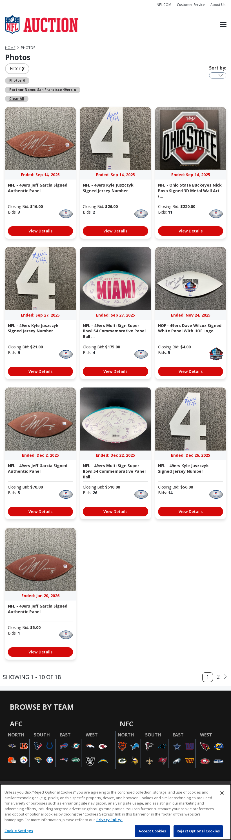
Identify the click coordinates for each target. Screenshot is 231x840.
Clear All (16, 98)
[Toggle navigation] (223, 24)
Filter (16, 68)
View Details (40, 231)
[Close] (222, 793)
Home (10, 47)
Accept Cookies (152, 831)
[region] (115, 812)
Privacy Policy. (109, 819)
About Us (217, 4)
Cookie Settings (19, 830)
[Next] (225, 677)
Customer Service (191, 4)
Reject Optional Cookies (198, 831)
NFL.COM (164, 4)
